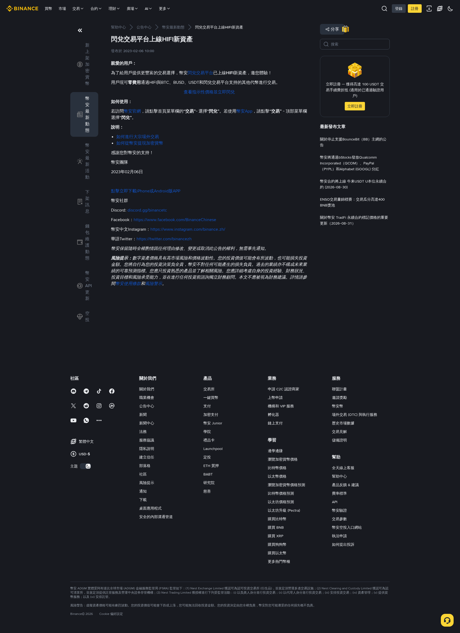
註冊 (414, 8)
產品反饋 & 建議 (345, 484)
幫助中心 (339, 476)
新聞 (143, 414)
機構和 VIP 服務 (281, 406)
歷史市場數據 (343, 423)
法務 (143, 431)
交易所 (209, 389)
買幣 (48, 8)
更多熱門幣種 (279, 561)
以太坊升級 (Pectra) (284, 510)
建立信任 (146, 457)
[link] (84, 64)
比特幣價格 (277, 467)
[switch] (85, 466)
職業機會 (146, 397)
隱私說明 (146, 448)
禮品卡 (209, 440)
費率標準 (339, 493)
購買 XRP (275, 535)
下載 (143, 499)
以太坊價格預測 (281, 501)
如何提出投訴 (343, 544)
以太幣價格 (277, 476)
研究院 (209, 482)
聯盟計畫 (339, 389)
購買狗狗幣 (277, 544)
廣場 (130, 8)
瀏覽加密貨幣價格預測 (286, 484)
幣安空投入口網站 (347, 527)
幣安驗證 (339, 510)
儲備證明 (339, 440)
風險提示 (146, 482)
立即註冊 (354, 106)
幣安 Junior (212, 423)
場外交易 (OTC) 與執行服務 (354, 414)
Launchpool (213, 448)
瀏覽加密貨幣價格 (283, 459)
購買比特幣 (277, 518)
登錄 (398, 8)
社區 (143, 474)
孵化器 (273, 414)
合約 (94, 8)
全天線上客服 (343, 467)
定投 (207, 457)
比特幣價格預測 (281, 493)
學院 (207, 431)
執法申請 (339, 535)
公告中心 (146, 406)
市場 (62, 8)
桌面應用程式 (150, 508)
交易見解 (339, 431)
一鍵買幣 (210, 397)
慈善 (207, 491)
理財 (112, 8)
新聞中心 (146, 423)
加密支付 (210, 414)
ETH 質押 (211, 465)
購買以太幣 (277, 553)
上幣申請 (275, 397)
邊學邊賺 (275, 450)
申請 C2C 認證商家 (283, 389)
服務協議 (146, 440)
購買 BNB (276, 527)
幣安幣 (337, 406)
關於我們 (146, 389)
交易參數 (339, 518)
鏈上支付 (275, 423)
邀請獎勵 (339, 397)
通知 (143, 491)
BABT (208, 474)
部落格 (144, 465)
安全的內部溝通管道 (156, 516)
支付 (207, 406)
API (334, 501)
